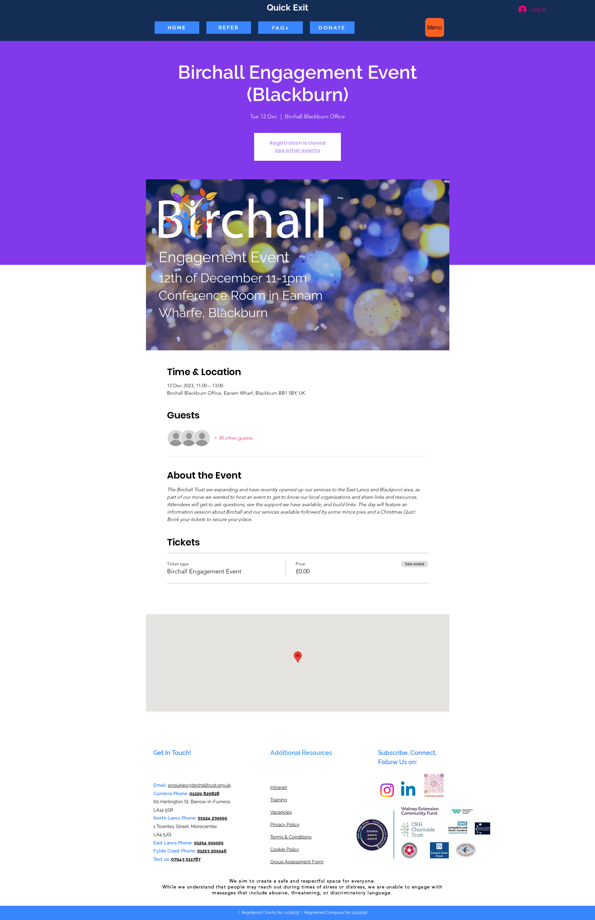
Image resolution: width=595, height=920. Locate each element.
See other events (297, 150)
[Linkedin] (408, 790)
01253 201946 (212, 851)
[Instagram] (387, 790)
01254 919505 (208, 843)
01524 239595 (212, 818)
